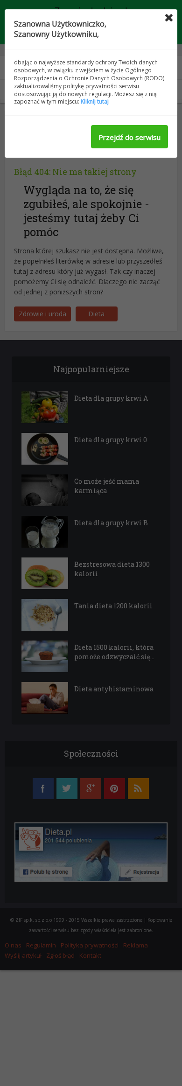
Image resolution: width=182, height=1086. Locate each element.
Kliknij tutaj (95, 101)
